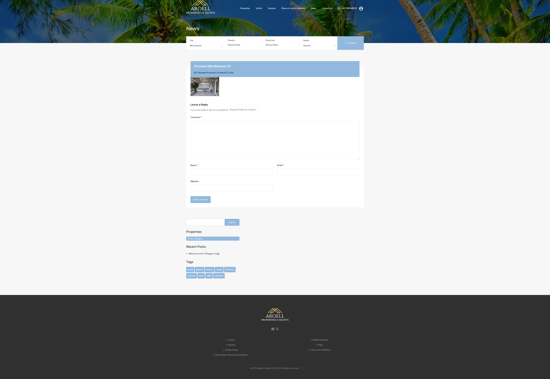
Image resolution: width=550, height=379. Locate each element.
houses (209, 269)
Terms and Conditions (320, 350)
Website (194, 181)
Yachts (259, 8)
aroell (190, 269)
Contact (231, 340)
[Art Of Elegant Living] (200, 12)
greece (199, 269)
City (191, 40)
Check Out (270, 40)
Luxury (219, 269)
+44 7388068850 (349, 8)
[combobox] (205, 46)
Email (280, 165)
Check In (231, 40)
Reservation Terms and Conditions (231, 355)
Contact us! (327, 8)
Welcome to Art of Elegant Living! (203, 253)
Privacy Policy (231, 350)
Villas (320, 345)
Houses (231, 345)
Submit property (320, 340)
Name (194, 165)
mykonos (229, 269)
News (313, 8)
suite (201, 275)
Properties (245, 8)
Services (272, 8)
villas (209, 275)
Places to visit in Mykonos (293, 8)
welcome (219, 275)
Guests (306, 40)
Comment (196, 117)
